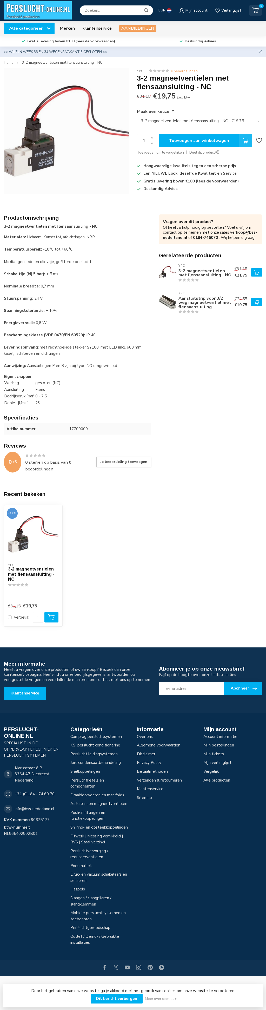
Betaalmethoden (152, 771)
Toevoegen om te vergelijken (160, 152)
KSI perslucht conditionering (95, 745)
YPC (140, 71)
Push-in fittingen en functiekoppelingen (87, 815)
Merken (67, 28)
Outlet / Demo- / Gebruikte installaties (94, 939)
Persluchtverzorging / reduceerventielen (89, 854)
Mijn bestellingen (218, 745)
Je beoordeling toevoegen (123, 461)
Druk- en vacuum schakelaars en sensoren (98, 877)
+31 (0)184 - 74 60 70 (35, 794)
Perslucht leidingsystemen (94, 754)
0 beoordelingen (184, 71)
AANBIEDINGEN (137, 28)
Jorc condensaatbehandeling (95, 762)
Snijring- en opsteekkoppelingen (99, 827)
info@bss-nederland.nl (34, 808)
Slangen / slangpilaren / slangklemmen (90, 901)
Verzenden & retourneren (159, 780)
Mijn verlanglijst (217, 762)
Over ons (145, 736)
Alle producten (216, 780)
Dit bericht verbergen (116, 998)
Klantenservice (97, 28)
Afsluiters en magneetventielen (98, 803)
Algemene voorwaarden (158, 745)
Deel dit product (202, 152)
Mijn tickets (213, 754)
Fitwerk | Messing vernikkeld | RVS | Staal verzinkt (96, 839)
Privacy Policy (149, 762)
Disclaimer (146, 754)
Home (9, 62)
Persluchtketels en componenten (87, 783)
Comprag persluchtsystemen (96, 736)
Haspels (77, 889)
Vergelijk (21, 617)
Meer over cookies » (161, 998)
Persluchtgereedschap (90, 927)
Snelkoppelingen (85, 771)
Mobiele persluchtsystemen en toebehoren (98, 916)
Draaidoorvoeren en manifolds (97, 795)
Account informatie (220, 736)
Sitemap (144, 797)
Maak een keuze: (155, 111)
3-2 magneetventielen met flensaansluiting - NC (62, 62)
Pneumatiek (81, 865)
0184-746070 (206, 237)
